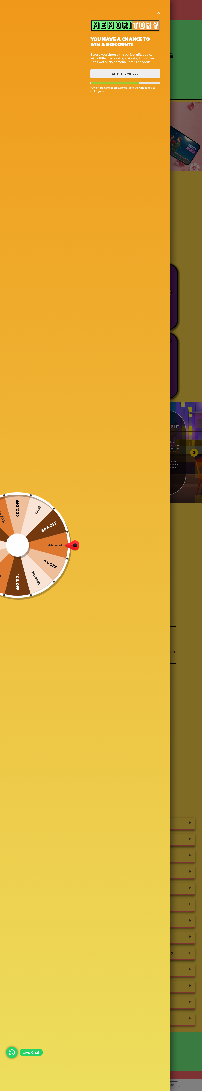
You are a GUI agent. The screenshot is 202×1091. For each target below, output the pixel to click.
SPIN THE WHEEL (125, 73)
